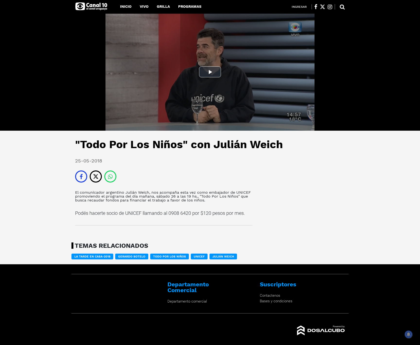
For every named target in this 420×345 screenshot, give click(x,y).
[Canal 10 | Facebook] (316, 6)
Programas (189, 6)
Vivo (144, 6)
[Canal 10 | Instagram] (329, 6)
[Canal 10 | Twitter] (322, 6)
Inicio (125, 6)
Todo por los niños (169, 256)
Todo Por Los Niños (219, 196)
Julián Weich (137, 192)
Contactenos (270, 295)
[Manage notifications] (408, 334)
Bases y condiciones (276, 301)
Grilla (163, 6)
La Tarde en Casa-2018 (92, 256)
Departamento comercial (187, 301)
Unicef (199, 256)
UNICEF (243, 192)
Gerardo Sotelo (131, 256)
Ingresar (299, 6)
